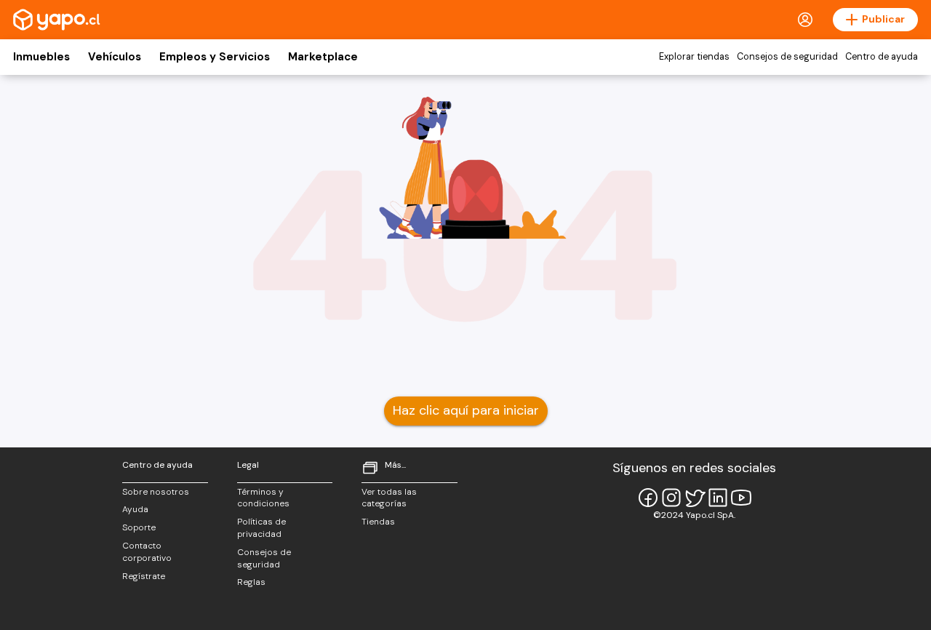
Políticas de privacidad (261, 528)
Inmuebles (41, 56)
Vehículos (114, 56)
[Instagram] (671, 497)
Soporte (139, 527)
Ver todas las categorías (389, 498)
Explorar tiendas (694, 57)
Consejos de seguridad (787, 57)
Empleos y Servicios (214, 56)
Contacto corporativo (147, 552)
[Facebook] (648, 497)
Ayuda (135, 509)
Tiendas (378, 521)
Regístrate (143, 576)
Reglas (251, 582)
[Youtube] (741, 497)
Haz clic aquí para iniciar (466, 410)
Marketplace (323, 56)
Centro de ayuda (881, 57)
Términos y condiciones (263, 498)
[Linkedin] (718, 497)
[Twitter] (694, 497)
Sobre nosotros (155, 492)
